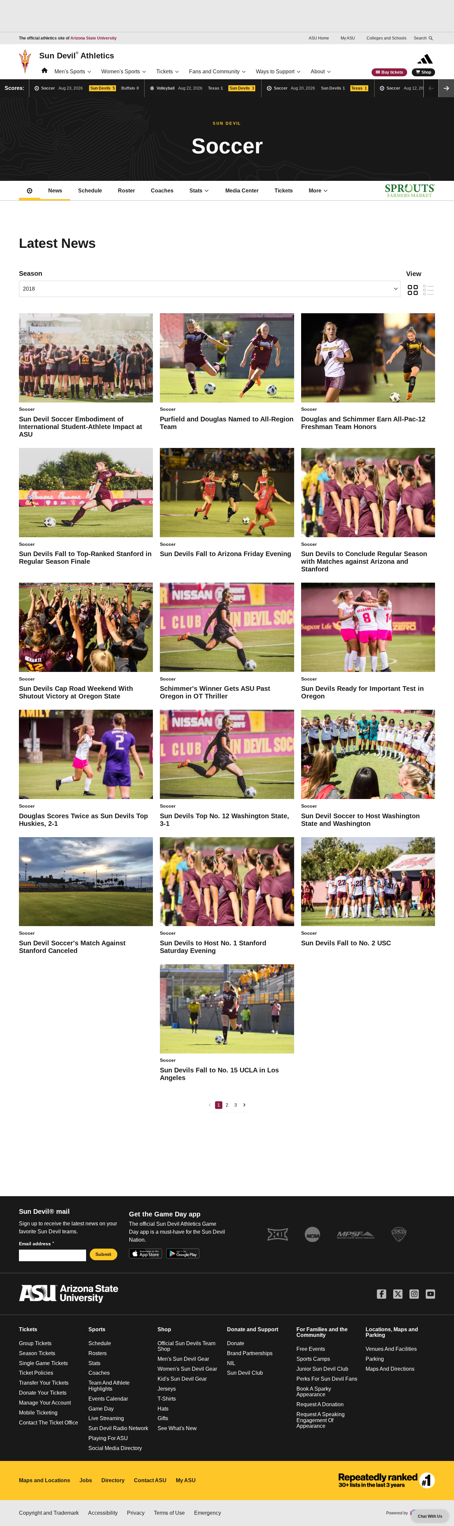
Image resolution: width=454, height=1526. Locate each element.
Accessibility (103, 1513)
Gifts (163, 1418)
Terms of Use (169, 1513)
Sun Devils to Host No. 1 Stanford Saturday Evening (213, 946)
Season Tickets (37, 1353)
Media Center (242, 190)
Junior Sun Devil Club (322, 1369)
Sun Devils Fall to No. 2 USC (346, 943)
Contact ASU (150, 1480)
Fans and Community (214, 71)
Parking (375, 1359)
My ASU (348, 38)
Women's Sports (120, 71)
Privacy (136, 1513)
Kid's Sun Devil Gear (182, 1379)
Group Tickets (35, 1343)
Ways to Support (275, 71)
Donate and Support (252, 1329)
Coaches (162, 190)
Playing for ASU (108, 1438)
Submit (103, 1254)
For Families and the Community (322, 1332)
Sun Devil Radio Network (118, 1428)
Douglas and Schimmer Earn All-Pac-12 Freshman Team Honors (363, 422)
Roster (126, 190)
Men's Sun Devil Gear (183, 1359)
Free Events (310, 1349)
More (315, 190)
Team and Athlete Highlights (109, 1386)
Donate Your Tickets (42, 1393)
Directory (113, 1480)
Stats (195, 190)
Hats (163, 1409)
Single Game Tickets (43, 1363)
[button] (446, 88)
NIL (231, 1363)
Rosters (97, 1353)
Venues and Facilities (391, 1349)
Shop (426, 72)
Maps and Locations (44, 1480)
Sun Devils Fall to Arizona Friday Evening (225, 553)
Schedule (90, 190)
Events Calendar (108, 1399)
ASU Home (319, 38)
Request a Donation (320, 1404)
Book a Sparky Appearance (313, 1392)
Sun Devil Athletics (76, 55)
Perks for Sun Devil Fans (326, 1379)
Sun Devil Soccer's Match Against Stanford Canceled (72, 946)
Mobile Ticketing (38, 1413)
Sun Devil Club (245, 1373)
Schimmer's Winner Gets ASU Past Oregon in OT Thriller (215, 692)
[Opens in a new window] (387, 1481)
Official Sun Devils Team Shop (186, 1346)
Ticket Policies (36, 1373)
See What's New (177, 1428)
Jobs (85, 1480)
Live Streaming (106, 1418)
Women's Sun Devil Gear (187, 1369)
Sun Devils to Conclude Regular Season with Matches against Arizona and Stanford (364, 561)
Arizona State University (93, 38)
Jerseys (167, 1389)
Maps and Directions (390, 1369)
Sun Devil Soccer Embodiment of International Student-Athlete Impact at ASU (80, 426)
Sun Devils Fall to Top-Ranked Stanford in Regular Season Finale (85, 557)
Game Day (101, 1409)
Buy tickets (392, 72)
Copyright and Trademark (49, 1513)
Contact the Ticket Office (48, 1422)
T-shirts (167, 1399)
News (55, 190)
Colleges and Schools (386, 38)
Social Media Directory (115, 1448)
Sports (96, 1329)
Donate (235, 1343)
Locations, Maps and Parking (392, 1332)
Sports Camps (313, 1359)
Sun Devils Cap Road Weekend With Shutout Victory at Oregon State (76, 692)
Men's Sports (70, 71)
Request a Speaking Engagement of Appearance (320, 1420)
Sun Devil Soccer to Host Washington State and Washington (360, 819)
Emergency (207, 1513)
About (318, 71)
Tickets (164, 71)
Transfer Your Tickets (43, 1383)
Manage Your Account (45, 1403)
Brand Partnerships (250, 1353)
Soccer (27, 409)
